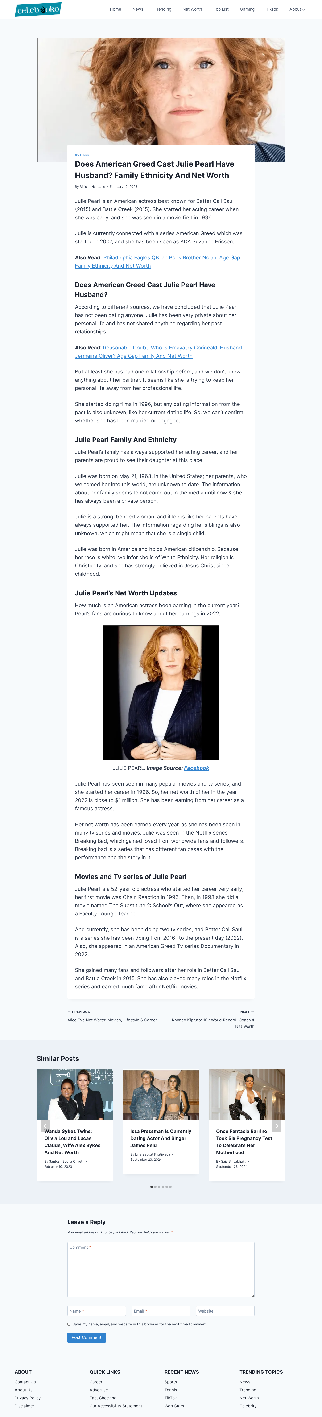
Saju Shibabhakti (233, 1161)
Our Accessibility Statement (116, 1406)
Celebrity (247, 1406)
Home (115, 9)
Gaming (247, 9)
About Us (24, 1390)
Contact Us (25, 1382)
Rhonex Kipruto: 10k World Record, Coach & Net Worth (213, 1019)
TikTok (272, 9)
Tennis (171, 1390)
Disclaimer (24, 1406)
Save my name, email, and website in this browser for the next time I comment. (140, 1324)
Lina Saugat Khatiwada (152, 1154)
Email (140, 1311)
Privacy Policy (28, 1398)
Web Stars (174, 1406)
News (137, 9)
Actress (82, 155)
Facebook (196, 768)
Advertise (99, 1390)
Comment (80, 1247)
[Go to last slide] (45, 1126)
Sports (171, 1382)
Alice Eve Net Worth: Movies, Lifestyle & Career (112, 1016)
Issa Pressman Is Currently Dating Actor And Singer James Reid (160, 1138)
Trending (163, 9)
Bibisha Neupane (92, 187)
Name (77, 1311)
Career (96, 1382)
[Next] (276, 1126)
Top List (221, 9)
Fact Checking (103, 1398)
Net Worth (192, 9)
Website (206, 1311)
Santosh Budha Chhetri (66, 1161)
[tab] (151, 1187)
